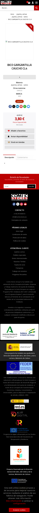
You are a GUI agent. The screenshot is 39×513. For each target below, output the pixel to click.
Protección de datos (19, 238)
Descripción (9, 157)
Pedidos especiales (19, 255)
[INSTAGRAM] (21, 204)
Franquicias (19, 268)
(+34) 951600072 (19, 214)
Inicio (12, 14)
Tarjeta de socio (19, 265)
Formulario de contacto (19, 220)
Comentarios (22, 157)
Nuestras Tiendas (19, 262)
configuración (19, 503)
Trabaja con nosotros (19, 271)
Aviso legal (19, 231)
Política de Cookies (19, 241)
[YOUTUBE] (25, 204)
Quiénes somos (19, 252)
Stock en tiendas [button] (18, 142)
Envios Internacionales (19, 258)
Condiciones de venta (19, 234)
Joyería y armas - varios (20, 17)
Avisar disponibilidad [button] (19, 136)
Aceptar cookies (19, 510)
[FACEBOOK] (14, 204)
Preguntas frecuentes (19, 274)
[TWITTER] (17, 204)
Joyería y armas (22, 14)
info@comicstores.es (19, 217)
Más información (13, 501)
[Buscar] (36, 7)
